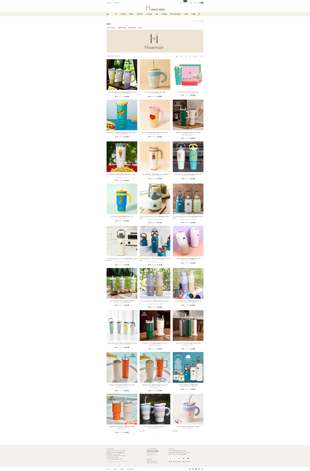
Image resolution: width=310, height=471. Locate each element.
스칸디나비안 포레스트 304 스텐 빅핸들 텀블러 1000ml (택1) (188, 217)
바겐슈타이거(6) (122, 27)
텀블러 (202, 21)
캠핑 (156, 14)
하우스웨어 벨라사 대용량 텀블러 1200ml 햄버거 (155, 174)
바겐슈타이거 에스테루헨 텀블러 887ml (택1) (188, 132)
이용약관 (122, 469)
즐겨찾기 (170, 461)
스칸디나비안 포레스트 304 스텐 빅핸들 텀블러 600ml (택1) (154, 217)
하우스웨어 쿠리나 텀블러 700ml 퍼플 (188, 427)
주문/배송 (188, 461)
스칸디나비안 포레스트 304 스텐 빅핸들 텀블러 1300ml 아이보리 (122, 259)
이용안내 (115, 469)
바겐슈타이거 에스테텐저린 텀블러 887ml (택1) (155, 385)
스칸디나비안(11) (111, 27)
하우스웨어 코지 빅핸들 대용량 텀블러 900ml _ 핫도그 (122, 132)
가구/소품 (149, 14)
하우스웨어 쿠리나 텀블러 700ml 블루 (155, 92)
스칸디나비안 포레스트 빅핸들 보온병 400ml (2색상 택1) (154, 302)
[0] (201, 3)
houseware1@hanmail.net (116, 459)
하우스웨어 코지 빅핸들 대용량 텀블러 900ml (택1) (188, 174)
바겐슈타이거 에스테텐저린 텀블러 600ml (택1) (122, 385)
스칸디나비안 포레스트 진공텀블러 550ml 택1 (188, 259)
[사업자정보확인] (120, 452)
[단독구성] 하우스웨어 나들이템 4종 (188, 92)
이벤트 (186, 14)
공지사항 (175, 461)
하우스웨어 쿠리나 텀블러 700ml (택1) (155, 427)
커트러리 (123, 14)
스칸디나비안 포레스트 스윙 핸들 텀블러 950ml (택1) (121, 92)
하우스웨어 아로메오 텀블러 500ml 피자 (122, 216)
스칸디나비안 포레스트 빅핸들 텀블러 (188, 385)
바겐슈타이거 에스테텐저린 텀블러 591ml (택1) (122, 427)
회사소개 (108, 469)
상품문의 (179, 461)
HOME (193, 21)
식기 (116, 14)
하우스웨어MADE (175, 14)
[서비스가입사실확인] (181, 454)
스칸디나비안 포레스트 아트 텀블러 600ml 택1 (122, 301)
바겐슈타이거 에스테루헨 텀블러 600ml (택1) (188, 343)
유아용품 (164, 14)
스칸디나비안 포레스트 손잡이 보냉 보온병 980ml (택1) (122, 343)
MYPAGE (109, 3)
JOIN (185, 3)
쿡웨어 (131, 14)
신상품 (193, 14)
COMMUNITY (117, 3)
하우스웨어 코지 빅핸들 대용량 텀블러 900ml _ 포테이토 (121, 175)
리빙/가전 (140, 14)
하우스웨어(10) (132, 27)
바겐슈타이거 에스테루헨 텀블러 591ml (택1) (155, 343)
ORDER (190, 3)
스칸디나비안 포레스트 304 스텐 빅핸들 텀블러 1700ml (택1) (155, 259)
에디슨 (140, 27)
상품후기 (184, 461)
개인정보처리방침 (130, 469)
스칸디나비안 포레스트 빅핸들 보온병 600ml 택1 (188, 301)
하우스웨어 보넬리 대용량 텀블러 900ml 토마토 (155, 132)
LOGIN (181, 3)
